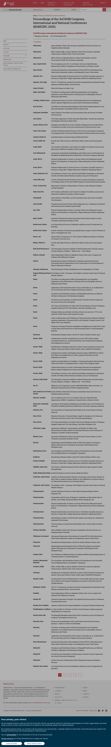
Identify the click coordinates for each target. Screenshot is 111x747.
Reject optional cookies (34, 743)
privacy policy (11, 735)
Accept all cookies (11, 743)
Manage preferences (7, 738)
